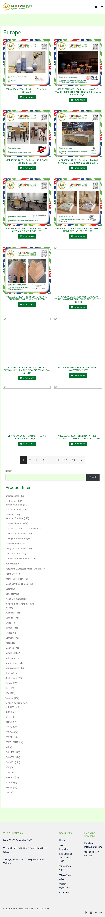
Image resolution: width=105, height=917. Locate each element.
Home (62, 840)
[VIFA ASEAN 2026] (17, 7)
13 (73, 460)
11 (57, 460)
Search (8, 471)
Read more (28, 97)
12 (65, 460)
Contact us (64, 892)
